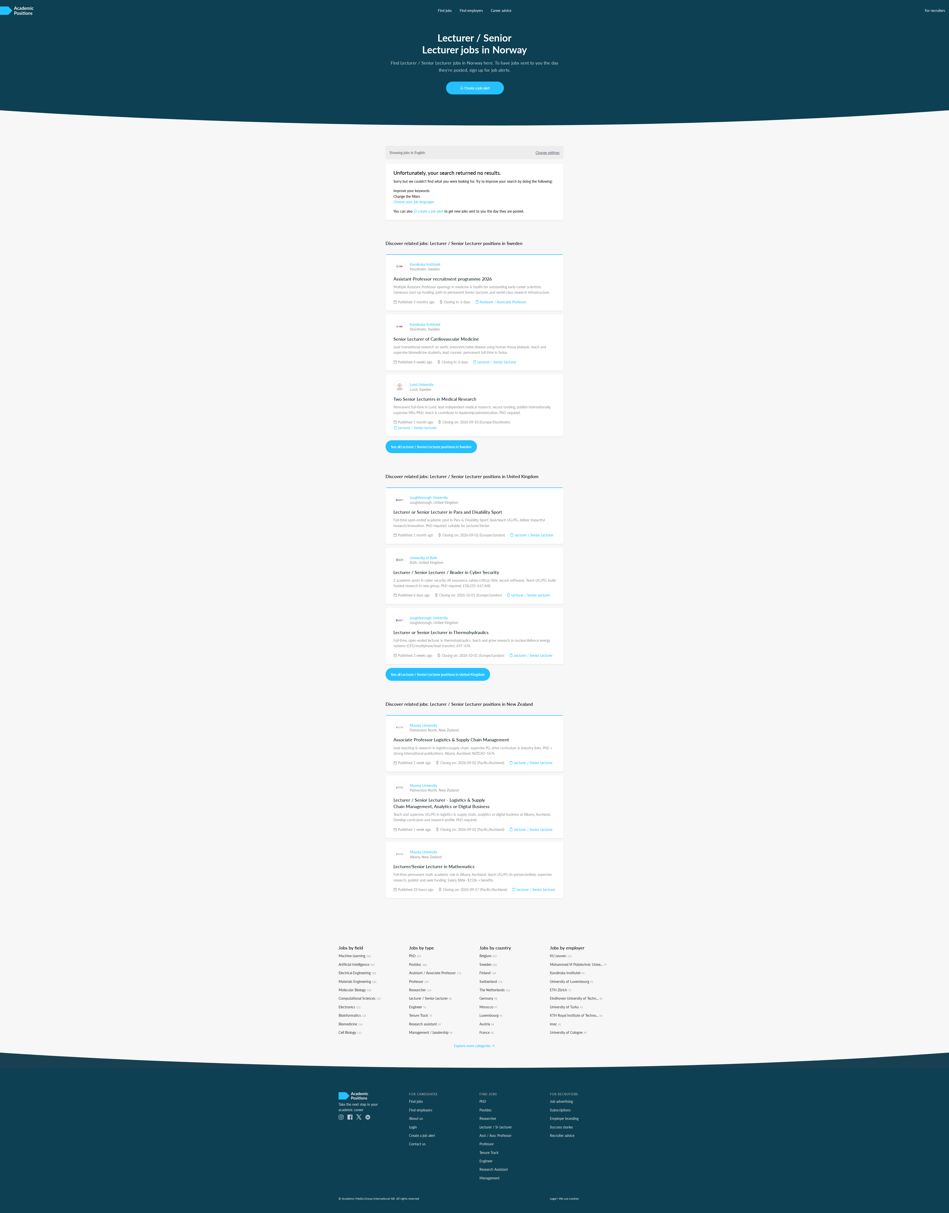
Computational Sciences (360, 998)
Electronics (350, 1006)
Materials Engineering (357, 981)
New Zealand (449, 730)
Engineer (417, 1006)
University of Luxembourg (571, 981)
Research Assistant (493, 1169)
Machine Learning (355, 955)
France (486, 1032)
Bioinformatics (352, 1015)
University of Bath (423, 557)
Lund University (421, 384)
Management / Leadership (431, 1032)
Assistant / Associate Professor (502, 301)
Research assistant (425, 1023)
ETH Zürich (560, 989)
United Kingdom (445, 502)
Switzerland (490, 981)
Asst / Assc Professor (495, 1135)
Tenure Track (420, 1015)
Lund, (414, 389)
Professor (419, 981)
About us (416, 1118)
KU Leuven (561, 955)
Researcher (420, 989)
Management (489, 1177)
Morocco (488, 1006)
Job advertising (561, 1101)
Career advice (501, 10)
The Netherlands (494, 989)
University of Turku (566, 1006)
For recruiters (935, 10)
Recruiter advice (562, 1135)
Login (413, 1127)
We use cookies (569, 1198)
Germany (488, 998)
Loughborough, (421, 502)
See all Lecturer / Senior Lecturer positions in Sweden (431, 446)
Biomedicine (351, 1023)
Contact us (417, 1143)
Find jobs (445, 10)
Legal (553, 1198)
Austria (486, 1023)
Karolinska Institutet (425, 264)
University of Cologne (568, 1032)
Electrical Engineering (357, 972)
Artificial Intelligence (357, 964)
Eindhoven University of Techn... (576, 998)
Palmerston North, (424, 730)
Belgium (488, 955)
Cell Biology (350, 1032)
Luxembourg (490, 1015)
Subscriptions (560, 1109)
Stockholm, (419, 268)
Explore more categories (473, 1045)
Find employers (471, 10)
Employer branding (564, 1118)
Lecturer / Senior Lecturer (496, 361)
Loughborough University (429, 497)
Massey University (423, 725)
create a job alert (430, 211)
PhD (415, 955)
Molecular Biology (355, 989)
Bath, (414, 562)
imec (555, 1023)
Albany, (416, 856)
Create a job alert (477, 88)
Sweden (434, 268)
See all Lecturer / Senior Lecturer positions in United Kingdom (438, 674)
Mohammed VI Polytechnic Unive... (578, 964)
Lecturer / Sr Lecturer (495, 1127)
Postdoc (418, 964)
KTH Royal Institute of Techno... (576, 1015)
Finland (487, 972)
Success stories (561, 1127)
